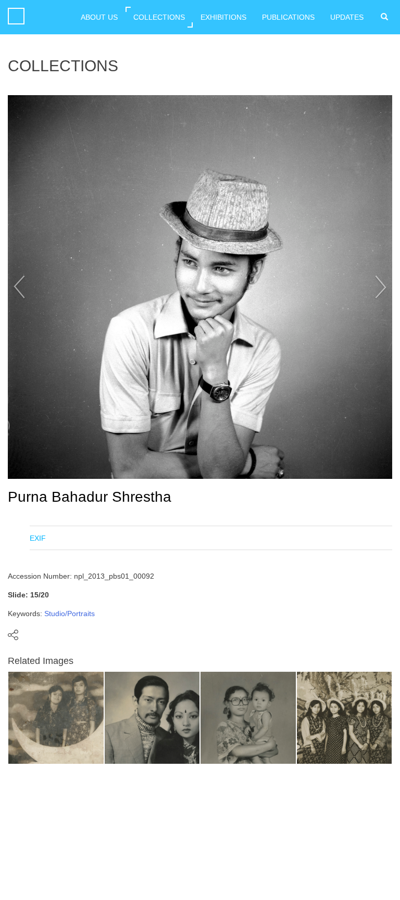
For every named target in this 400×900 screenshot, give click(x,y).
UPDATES (347, 17)
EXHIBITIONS (223, 17)
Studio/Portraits (69, 613)
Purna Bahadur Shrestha (89, 497)
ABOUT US (99, 17)
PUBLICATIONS (288, 17)
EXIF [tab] (38, 538)
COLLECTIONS (159, 17)
